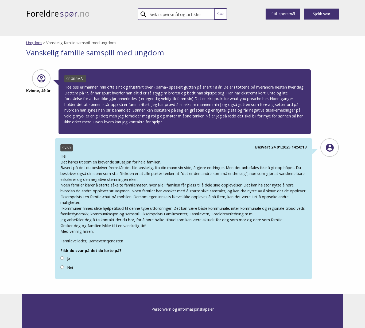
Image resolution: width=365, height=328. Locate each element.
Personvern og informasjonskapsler (183, 309)
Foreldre (58, 13)
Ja (68, 258)
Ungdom (34, 42)
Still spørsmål (283, 13)
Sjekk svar (321, 13)
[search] (180, 14)
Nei (69, 267)
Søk (220, 13)
